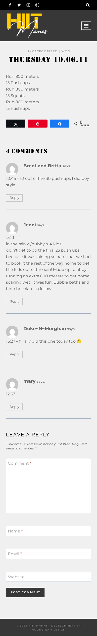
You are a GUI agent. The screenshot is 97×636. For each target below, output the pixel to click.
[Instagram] (28, 5)
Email (15, 553)
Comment (19, 463)
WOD (65, 51)
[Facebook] (10, 5)
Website (16, 576)
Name (15, 530)
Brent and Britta (42, 165)
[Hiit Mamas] (27, 26)
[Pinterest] (37, 5)
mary (29, 381)
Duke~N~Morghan (44, 328)
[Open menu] (86, 26)
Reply (14, 198)
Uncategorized (42, 51)
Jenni (29, 224)
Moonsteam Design (49, 629)
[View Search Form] (88, 5)
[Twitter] (19, 5)
